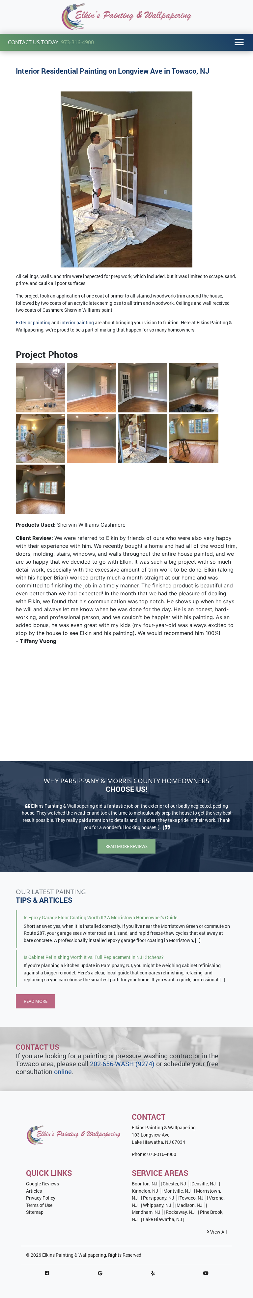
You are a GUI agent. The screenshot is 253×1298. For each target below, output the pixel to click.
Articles (34, 1191)
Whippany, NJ (157, 1205)
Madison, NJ (190, 1205)
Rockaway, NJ (180, 1212)
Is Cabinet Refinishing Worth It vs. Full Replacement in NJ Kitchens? (94, 957)
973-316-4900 (77, 42)
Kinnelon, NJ (145, 1191)
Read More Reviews (126, 846)
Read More (35, 1001)
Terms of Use (39, 1205)
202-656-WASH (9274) (122, 1063)
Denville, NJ (203, 1183)
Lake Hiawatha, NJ (162, 1219)
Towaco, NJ (192, 1198)
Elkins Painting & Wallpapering (74, 1255)
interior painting (77, 322)
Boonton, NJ (144, 1183)
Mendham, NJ (146, 1212)
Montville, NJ (177, 1191)
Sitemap (34, 1212)
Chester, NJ (174, 1183)
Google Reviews (42, 1183)
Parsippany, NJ (158, 1198)
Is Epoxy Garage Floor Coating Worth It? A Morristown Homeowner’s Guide (100, 917)
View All (218, 1232)
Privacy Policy (40, 1198)
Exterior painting (33, 322)
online (63, 1071)
